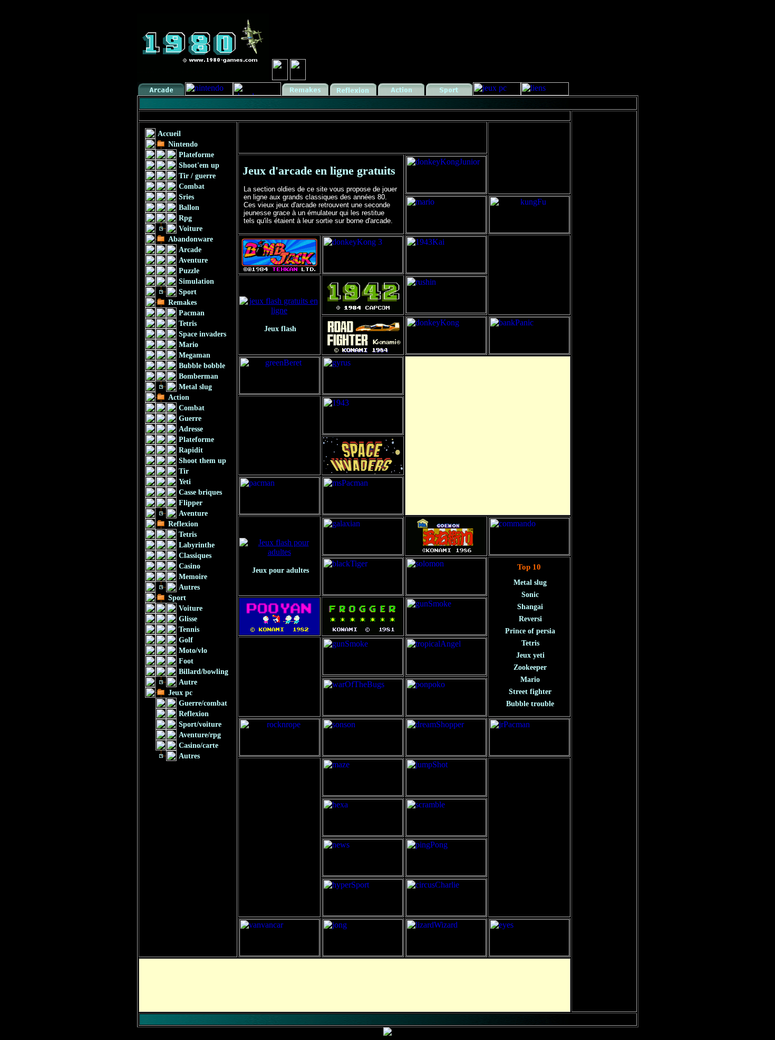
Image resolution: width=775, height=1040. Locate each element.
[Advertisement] (332, 116)
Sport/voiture (200, 724)
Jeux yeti (530, 655)
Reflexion (183, 524)
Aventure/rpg (200, 735)
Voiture (190, 229)
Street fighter (530, 692)
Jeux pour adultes (280, 570)
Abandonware (190, 239)
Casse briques (200, 492)
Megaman (194, 355)
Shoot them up (202, 461)
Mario (188, 345)
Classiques (195, 556)
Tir (184, 471)
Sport (188, 292)
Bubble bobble (202, 366)
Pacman (192, 313)
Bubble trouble (530, 704)
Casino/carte (198, 745)
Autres (189, 587)
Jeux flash (280, 329)
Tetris (188, 324)
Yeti (185, 482)
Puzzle (189, 271)
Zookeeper (530, 667)
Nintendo (183, 144)
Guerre (190, 418)
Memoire (193, 577)
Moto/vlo (193, 650)
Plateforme (196, 155)
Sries (186, 197)
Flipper (190, 503)
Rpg (185, 218)
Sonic (530, 595)
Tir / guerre (197, 176)
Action (178, 397)
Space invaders (202, 334)
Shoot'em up (199, 165)
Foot (186, 661)
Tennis (189, 629)
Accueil (169, 134)
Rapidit (191, 450)
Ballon (189, 207)
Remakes (182, 302)
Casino (189, 566)
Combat (192, 186)
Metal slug (195, 387)
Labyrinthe (197, 545)
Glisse (188, 619)
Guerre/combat (203, 703)
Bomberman (198, 376)
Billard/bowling (203, 672)
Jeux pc (180, 693)
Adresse (191, 429)
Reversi (530, 619)
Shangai (530, 607)
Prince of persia (530, 631)
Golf (186, 640)
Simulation (196, 281)
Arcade (190, 250)
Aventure (193, 260)
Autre (188, 682)
